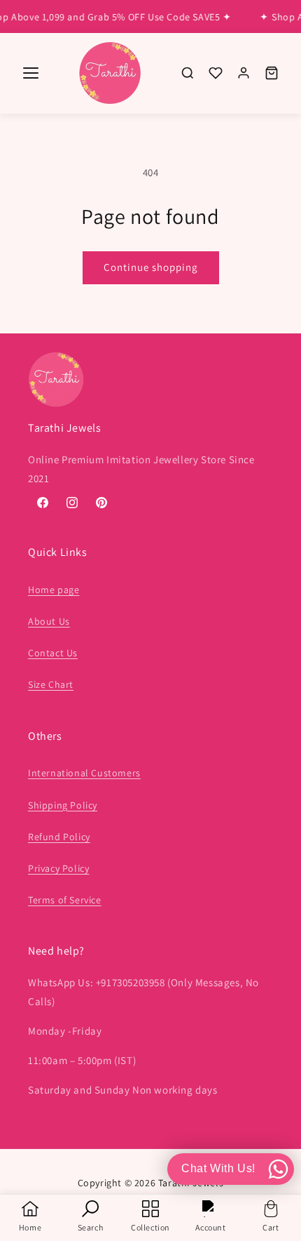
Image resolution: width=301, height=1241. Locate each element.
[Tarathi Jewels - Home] (109, 73)
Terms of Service (65, 900)
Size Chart (51, 684)
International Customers (84, 772)
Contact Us (53, 652)
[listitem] (187, 73)
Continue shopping (151, 267)
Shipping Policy (62, 805)
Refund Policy (59, 836)
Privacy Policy (58, 868)
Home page (53, 589)
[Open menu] (31, 73)
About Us (49, 621)
